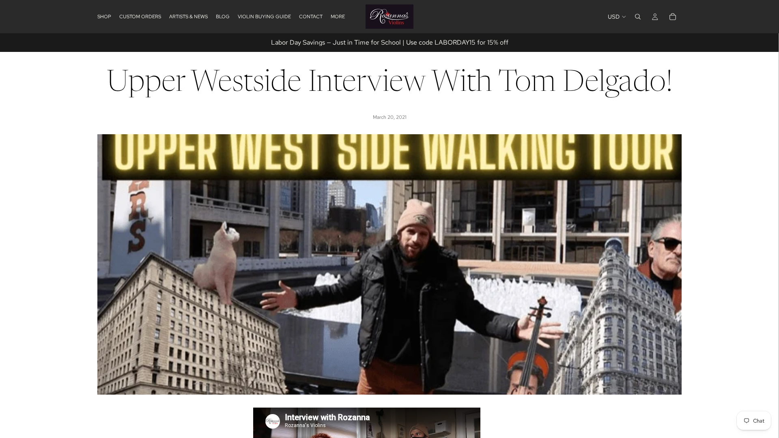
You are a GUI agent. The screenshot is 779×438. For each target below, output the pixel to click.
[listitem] (338, 16)
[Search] (638, 17)
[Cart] (673, 17)
